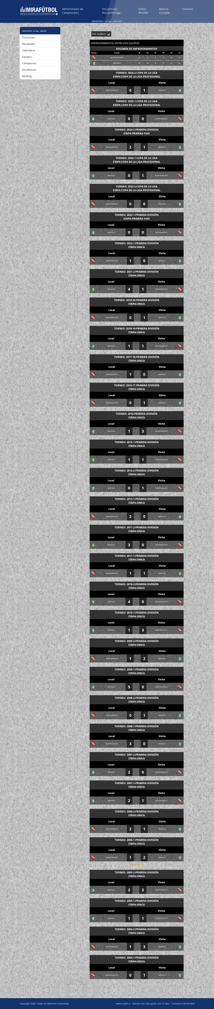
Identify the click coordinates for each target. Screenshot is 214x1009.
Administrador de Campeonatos (72, 10)
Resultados (28, 44)
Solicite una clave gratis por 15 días (151, 1003)
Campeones (29, 63)
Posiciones (28, 37)
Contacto (187, 9)
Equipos (27, 57)
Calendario (28, 50)
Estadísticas (29, 69)
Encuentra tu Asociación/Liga (111, 10)
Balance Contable (164, 10)
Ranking (27, 76)
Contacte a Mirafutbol (183, 1003)
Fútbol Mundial (143, 10)
